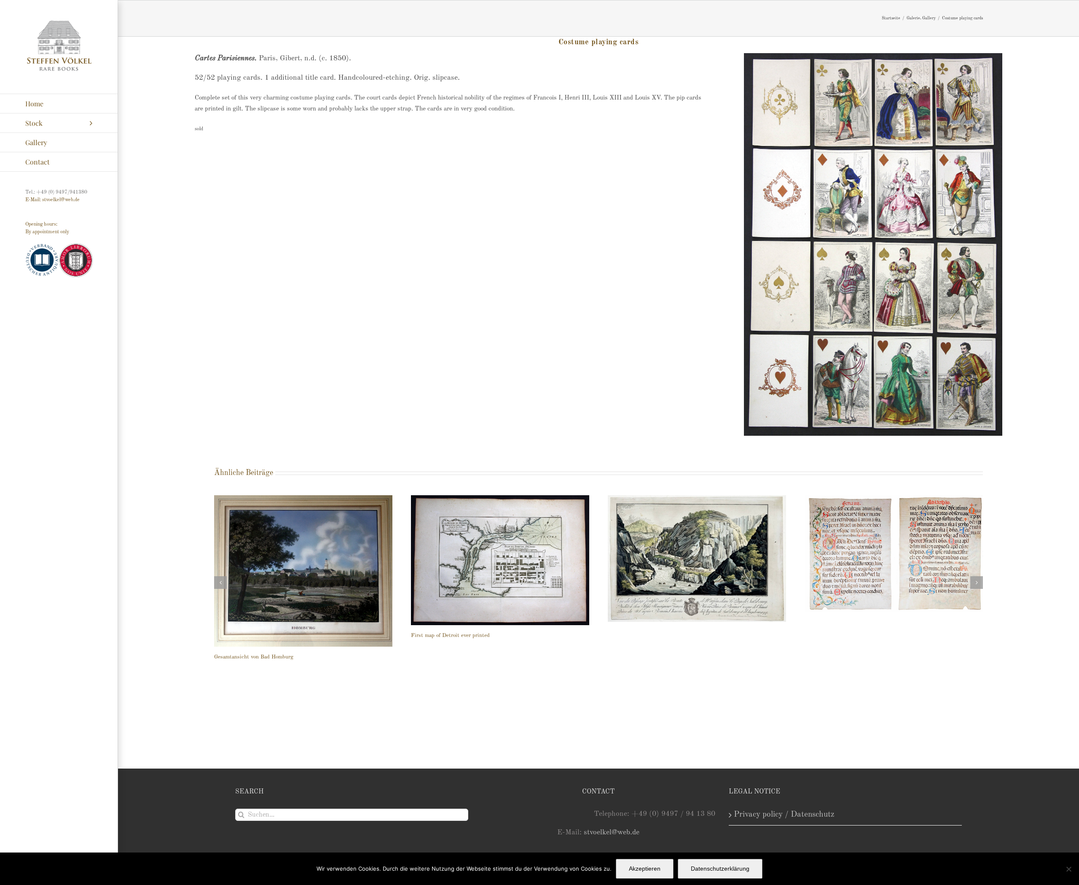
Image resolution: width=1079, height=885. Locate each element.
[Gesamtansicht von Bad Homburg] (303, 571)
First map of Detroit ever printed (450, 635)
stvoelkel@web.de (611, 832)
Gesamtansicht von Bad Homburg (253, 657)
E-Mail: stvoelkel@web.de (52, 199)
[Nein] (1068, 869)
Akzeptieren (644, 868)
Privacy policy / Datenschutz (784, 814)
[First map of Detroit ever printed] (500, 560)
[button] (220, 582)
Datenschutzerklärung (720, 868)
